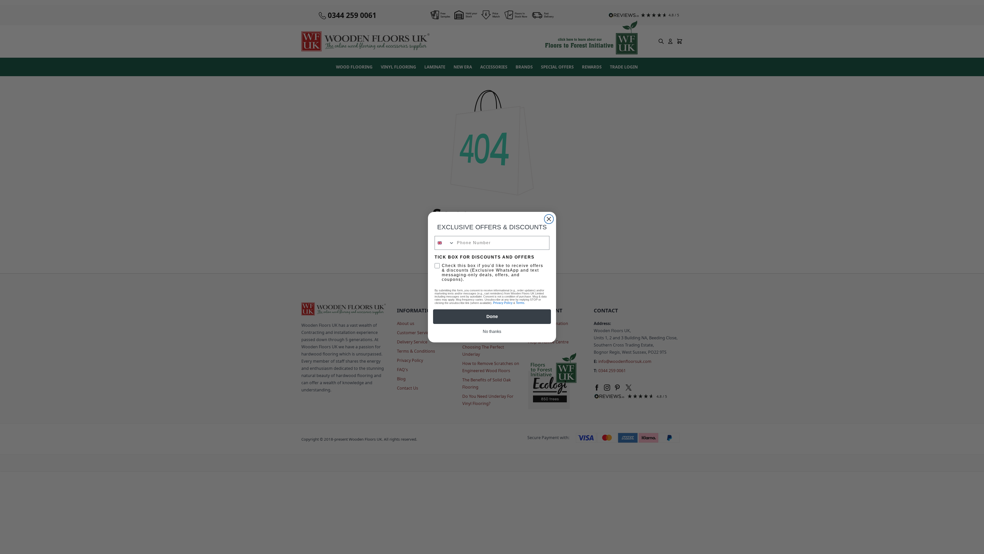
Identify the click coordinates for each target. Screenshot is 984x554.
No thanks (492, 331)
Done (492, 316)
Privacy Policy (502, 303)
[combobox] (444, 243)
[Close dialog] (549, 219)
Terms (520, 303)
